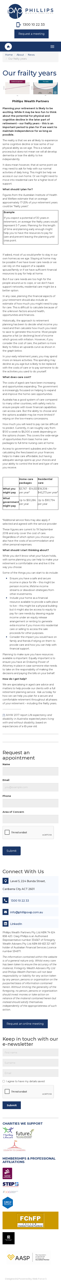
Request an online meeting (25, 1023)
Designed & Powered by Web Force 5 (25, 1278)
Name (6, 764)
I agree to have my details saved (25, 1081)
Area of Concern (13, 811)
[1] (4, 715)
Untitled (8, 44)
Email (6, 780)
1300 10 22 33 (34, 24)
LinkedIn (16, 924)
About (20, 54)
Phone (7, 796)
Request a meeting (31, 33)
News (31, 54)
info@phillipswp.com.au (26, 912)
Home (9, 54)
